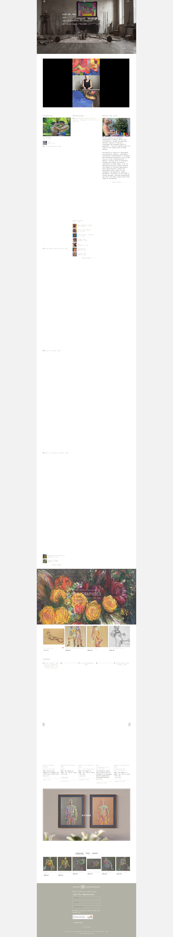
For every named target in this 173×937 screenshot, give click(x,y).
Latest (95, 853)
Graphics (45, 765)
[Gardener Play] (75, 254)
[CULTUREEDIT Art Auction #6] (69, 713)
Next (129, 640)
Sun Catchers (47, 137)
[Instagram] (86, 927)
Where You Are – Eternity (85, 234)
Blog (62, 765)
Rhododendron (81, 249)
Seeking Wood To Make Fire (56, 555)
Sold (88, 853)
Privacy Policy (67, 931)
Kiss (78, 244)
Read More (47, 776)
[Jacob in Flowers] (45, 561)
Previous (44, 640)
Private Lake (81, 239)
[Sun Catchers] (57, 127)
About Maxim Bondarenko (98, 931)
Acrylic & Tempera (101, 674)
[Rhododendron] (75, 250)
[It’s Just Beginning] (51, 713)
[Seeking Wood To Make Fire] (45, 556)
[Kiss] (75, 245)
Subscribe (78, 922)
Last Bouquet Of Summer (84, 225)
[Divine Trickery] (86, 168)
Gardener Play (81, 253)
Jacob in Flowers (53, 560)
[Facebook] (84, 927)
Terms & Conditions (77, 931)
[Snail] (45, 143)
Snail (49, 142)
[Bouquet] (104, 667)
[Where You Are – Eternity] (75, 235)
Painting (98, 676)
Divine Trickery (78, 220)
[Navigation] (44, 1)
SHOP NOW (68, 37)
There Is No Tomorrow (84, 230)
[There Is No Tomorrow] (75, 231)
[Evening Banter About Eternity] (86, 713)
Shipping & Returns (87, 931)
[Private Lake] (75, 240)
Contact (107, 931)
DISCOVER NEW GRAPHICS (86, 601)
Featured (79, 853)
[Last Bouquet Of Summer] (75, 226)
